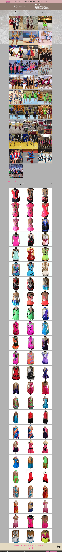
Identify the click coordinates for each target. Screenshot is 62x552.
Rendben (47, 551)
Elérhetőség (45, 1)
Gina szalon (14, 545)
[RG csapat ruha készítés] (15, 75)
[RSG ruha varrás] (15, 30)
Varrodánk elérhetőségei (38, 545)
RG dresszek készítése (18, 1)
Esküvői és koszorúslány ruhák (30, 1)
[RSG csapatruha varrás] (15, 60)
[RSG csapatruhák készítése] (30, 45)
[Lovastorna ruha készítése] (15, 119)
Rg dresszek (30, 545)
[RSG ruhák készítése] (45, 30)
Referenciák (39, 1)
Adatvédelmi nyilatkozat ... (53, 551)
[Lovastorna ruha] (45, 45)
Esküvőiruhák (19, 545)
